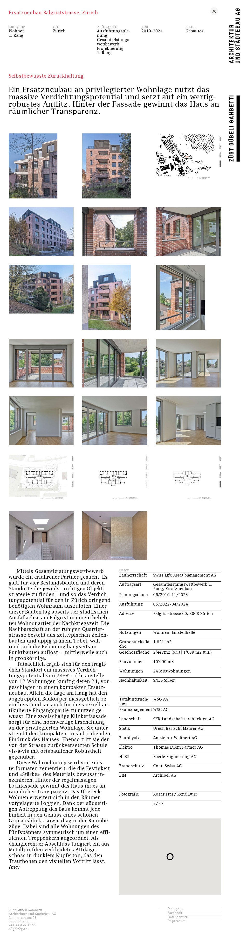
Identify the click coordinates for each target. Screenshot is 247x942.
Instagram (176, 909)
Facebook (175, 913)
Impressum (177, 921)
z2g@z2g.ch (18, 929)
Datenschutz (178, 917)
